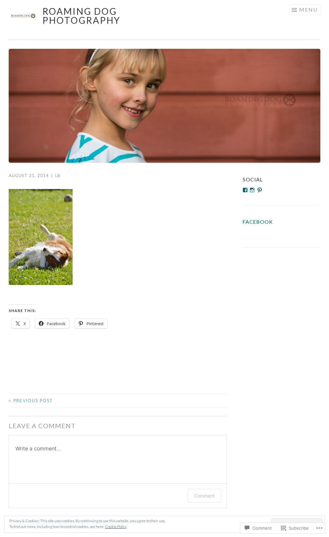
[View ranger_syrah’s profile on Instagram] (252, 190)
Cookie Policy (116, 526)
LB (57, 175)
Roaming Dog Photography (81, 16)
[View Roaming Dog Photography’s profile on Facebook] (245, 190)
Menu (308, 9)
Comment (204, 495)
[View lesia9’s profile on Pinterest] (259, 190)
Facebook (258, 222)
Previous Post (31, 400)
